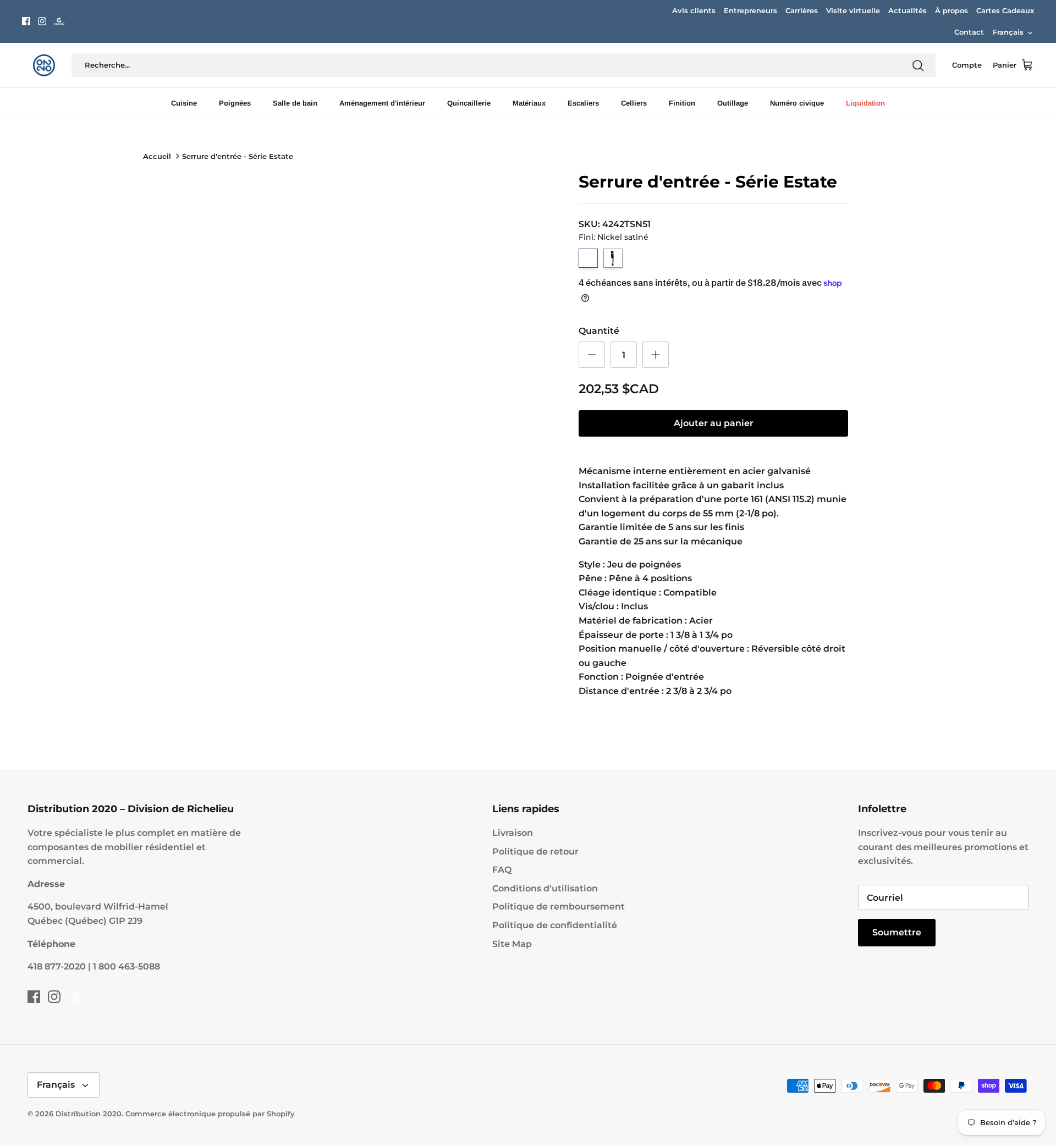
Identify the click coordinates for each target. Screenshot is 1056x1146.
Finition (682, 103)
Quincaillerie (469, 103)
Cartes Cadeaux (1005, 10)
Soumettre (896, 932)
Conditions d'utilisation (545, 888)
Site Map (512, 944)
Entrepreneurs (750, 10)
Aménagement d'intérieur (382, 103)
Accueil (157, 156)
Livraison (512, 833)
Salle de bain (295, 103)
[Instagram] (42, 21)
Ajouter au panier (714, 423)
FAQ (502, 869)
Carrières (801, 10)
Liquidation (865, 103)
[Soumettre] (918, 65)
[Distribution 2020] (59, 21)
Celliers (634, 103)
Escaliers (583, 103)
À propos (951, 10)
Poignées (235, 103)
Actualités (907, 10)
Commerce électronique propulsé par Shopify (210, 1113)
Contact (969, 31)
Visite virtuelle (853, 10)
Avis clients (694, 10)
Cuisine (184, 103)
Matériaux (529, 103)
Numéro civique (797, 103)
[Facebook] (26, 21)
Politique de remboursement (558, 906)
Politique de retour (535, 851)
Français (1008, 31)
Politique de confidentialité (554, 925)
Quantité (599, 331)
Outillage (732, 103)
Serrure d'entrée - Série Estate (237, 156)
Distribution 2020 (89, 1113)
